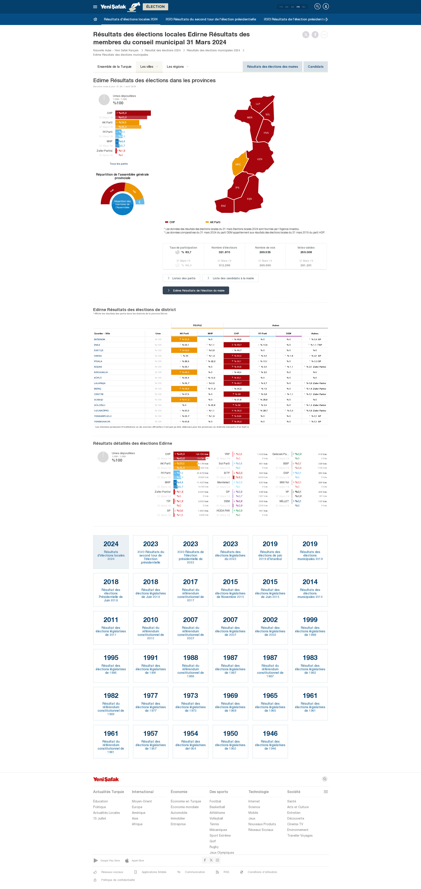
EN (286, 6)
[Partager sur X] (307, 34)
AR (292, 6)
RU (303, 6)
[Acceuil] (95, 19)
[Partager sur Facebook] (316, 34)
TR (281, 6)
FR (298, 6)
